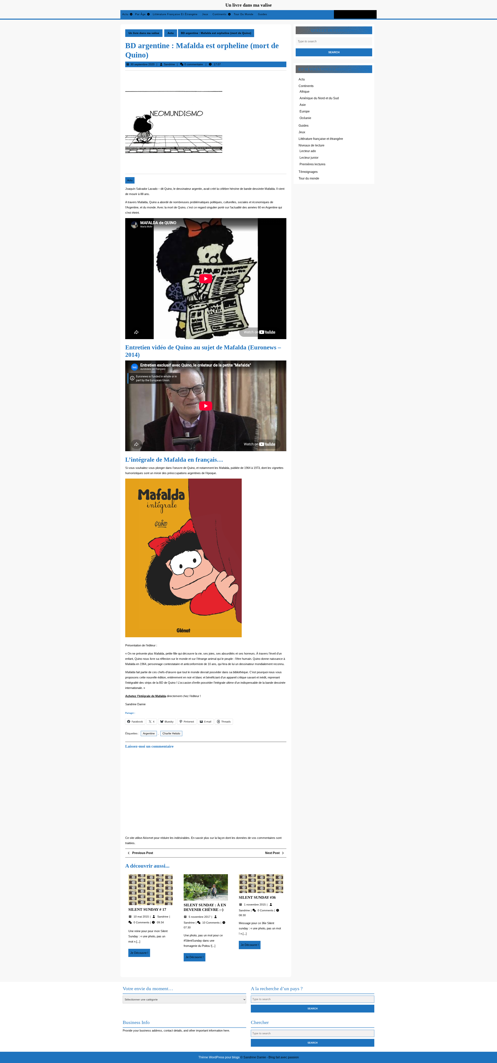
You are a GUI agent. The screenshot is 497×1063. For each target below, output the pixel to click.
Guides (262, 14)
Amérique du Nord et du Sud (319, 98)
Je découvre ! (140, 954)
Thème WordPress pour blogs (219, 1057)
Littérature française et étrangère (175, 14)
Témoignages (308, 171)
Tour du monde (243, 14)
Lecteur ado (308, 151)
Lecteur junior (309, 157)
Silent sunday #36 (257, 897)
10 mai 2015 (142, 916)
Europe (305, 111)
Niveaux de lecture (311, 145)
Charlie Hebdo (171, 733)
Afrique (304, 91)
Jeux (205, 14)
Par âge (140, 14)
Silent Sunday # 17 (147, 909)
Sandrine (169, 64)
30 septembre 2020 (142, 64)
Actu (125, 14)
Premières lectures (312, 164)
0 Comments (142, 922)
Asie (303, 104)
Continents (220, 14)
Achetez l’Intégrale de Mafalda (145, 696)
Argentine (149, 733)
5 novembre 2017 (200, 916)
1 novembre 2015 (255, 904)
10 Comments (211, 922)
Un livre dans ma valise (248, 5)
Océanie (305, 118)
